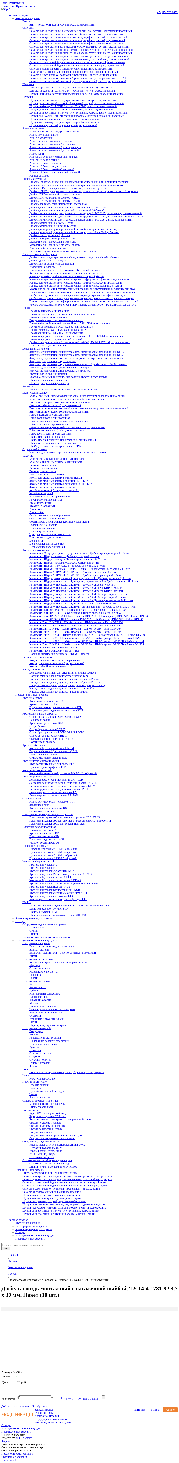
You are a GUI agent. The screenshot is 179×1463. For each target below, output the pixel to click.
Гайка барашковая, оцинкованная (49, 414)
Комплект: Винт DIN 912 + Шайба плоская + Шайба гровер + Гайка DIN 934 (75, 628)
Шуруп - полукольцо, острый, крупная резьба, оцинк (54, 1201)
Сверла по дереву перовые (45, 1122)
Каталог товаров (18, 15)
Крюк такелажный (40, 502)
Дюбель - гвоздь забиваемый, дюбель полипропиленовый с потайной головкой (76, 185)
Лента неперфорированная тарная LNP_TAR (56, 779)
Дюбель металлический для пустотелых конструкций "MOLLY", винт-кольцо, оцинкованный (85, 213)
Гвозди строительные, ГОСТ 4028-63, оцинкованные (61, 326)
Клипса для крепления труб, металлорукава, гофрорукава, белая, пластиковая (75, 282)
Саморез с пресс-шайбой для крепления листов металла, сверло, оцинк (64, 1185)
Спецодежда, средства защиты (40, 1141)
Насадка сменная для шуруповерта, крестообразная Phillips (64, 678)
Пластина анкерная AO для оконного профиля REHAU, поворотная (70, 820)
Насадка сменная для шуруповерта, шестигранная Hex (61, 688)
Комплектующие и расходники (33, 918)
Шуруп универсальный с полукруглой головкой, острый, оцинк (60, 1210)
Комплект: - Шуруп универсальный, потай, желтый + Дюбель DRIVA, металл (75, 587)
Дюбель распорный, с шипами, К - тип (52, 225)
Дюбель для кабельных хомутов (48, 260)
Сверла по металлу (40, 1132)
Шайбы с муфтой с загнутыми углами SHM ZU (57, 914)
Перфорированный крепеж (31, 694)
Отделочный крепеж (34, 449)
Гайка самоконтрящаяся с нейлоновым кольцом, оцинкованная (67, 427)
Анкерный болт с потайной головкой (51, 169)
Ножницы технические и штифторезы (52, 1009)
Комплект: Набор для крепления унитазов (54, 650)
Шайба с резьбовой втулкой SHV (49, 908)
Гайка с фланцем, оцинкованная (48, 424)
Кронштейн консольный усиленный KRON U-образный (63, 773)
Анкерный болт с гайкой (44, 159)
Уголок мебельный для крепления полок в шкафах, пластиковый (68, 376)
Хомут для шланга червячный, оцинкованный (56, 663)
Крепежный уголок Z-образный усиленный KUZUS (60, 874)
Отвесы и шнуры (39, 968)
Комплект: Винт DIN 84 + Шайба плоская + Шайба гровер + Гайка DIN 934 (74, 625)
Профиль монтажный (35, 845)
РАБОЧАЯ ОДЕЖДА (42, 1154)
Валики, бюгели (39, 949)
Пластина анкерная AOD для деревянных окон (57, 823)
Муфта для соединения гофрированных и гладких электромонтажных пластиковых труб (82, 288)
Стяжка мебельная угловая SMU (48, 757)
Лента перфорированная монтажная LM (53, 792)
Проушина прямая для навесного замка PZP (55, 707)
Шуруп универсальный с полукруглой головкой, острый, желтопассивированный (78, 112)
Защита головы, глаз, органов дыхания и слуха (57, 1144)
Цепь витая (36, 540)
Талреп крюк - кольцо (42, 527)
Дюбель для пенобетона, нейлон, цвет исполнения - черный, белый (69, 207)
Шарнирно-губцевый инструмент (49, 1025)
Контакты (29, 6)
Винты (26, 21)
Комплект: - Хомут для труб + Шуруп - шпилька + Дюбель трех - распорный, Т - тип (79, 553)
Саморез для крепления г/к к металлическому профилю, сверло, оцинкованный (76, 43)
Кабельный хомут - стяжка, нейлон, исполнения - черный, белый (68, 273)
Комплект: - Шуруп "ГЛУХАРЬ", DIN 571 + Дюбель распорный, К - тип (72, 572)
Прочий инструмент (34, 1081)
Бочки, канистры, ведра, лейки (47, 1103)
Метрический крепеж (35, 392)
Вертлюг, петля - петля (42, 471)
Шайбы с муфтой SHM (43, 911)
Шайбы (26, 902)
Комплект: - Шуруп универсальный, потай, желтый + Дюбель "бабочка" (72, 584)
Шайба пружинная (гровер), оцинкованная (55, 443)
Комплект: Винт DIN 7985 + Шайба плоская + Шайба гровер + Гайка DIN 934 (76, 622)
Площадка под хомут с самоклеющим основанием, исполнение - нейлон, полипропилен (82, 292)
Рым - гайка (36, 512)
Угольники (35, 974)
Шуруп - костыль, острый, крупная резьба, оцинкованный (64, 118)
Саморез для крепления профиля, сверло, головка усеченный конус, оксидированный (80, 52)
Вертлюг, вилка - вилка (43, 465)
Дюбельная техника (34, 178)
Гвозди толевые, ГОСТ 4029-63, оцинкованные (57, 329)
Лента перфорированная (37, 776)
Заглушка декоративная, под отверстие (52, 361)
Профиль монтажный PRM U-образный (53, 855)
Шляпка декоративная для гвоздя (49, 383)
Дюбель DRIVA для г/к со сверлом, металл (54, 197)
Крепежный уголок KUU (44, 867)
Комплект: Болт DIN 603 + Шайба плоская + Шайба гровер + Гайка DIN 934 (75, 612)
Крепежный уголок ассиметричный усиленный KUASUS (64, 883)
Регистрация (16, 2)
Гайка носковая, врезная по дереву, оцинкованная (58, 420)
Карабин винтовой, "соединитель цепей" (54, 490)
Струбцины (36, 1056)
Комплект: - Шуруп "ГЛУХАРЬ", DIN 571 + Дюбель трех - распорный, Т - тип (76, 575)
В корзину (67, 1398)
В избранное (39, 1406)
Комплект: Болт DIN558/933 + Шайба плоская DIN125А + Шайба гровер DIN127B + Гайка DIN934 (88, 616)
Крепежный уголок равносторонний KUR (54, 889)
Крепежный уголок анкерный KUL (50, 877)
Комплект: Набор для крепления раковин (53, 647)
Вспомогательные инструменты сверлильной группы (61, 1119)
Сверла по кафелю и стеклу (45, 1128)
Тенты (33, 1094)
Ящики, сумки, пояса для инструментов (53, 1166)
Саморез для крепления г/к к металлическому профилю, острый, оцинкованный (77, 40)
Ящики (33, 933)
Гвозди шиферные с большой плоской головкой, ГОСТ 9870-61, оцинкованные (76, 336)
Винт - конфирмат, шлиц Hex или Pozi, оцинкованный (62, 24)
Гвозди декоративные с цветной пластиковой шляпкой (62, 314)
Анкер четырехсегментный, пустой (50, 140)
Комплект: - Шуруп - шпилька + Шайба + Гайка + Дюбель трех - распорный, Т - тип (79, 568)
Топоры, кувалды (39, 1062)
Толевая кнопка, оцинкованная (47, 345)
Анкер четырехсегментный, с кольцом (52, 144)
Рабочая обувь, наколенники (46, 1150)
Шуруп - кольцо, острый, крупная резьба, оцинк (51, 1194)
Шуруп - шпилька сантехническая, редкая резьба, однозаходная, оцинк (64, 1204)
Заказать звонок (44, 1409)
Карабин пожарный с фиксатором (49, 496)
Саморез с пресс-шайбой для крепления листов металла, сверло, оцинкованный (77, 65)
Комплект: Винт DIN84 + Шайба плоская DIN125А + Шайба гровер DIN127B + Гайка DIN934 (85, 638)
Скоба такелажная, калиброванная (49, 515)
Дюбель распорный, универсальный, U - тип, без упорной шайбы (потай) (73, 229)
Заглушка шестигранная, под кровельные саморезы (60, 370)
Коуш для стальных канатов (46, 499)
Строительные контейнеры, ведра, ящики (47, 1160)
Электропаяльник (40, 1097)
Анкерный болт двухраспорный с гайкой (53, 156)
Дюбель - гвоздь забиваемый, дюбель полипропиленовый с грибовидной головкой (79, 181)
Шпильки (28, 84)
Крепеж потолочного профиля (40, 760)
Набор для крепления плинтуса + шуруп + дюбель (59, 653)
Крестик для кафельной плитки (48, 373)
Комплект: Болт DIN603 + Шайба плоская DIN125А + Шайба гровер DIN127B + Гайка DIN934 (86, 619)
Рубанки (34, 1047)
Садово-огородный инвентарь (40, 1100)
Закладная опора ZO (41, 804)
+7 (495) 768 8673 (167, 12)
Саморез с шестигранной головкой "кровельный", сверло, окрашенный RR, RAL (78, 78)
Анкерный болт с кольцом (45, 163)
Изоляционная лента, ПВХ (45, 266)
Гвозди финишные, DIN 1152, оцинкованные (56, 332)
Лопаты (27, 1069)
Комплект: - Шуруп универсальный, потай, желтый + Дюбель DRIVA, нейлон (76, 590)
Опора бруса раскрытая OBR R (48, 735)
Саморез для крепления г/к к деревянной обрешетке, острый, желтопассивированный (80, 30)
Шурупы (27, 96)
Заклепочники (37, 987)
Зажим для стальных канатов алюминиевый (55, 477)
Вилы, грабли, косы (41, 1106)
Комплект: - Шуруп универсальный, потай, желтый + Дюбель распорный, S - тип (78, 594)
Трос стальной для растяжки (46, 537)
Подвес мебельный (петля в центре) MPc (53, 751)
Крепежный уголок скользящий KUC (51, 896)
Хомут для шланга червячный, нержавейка (55, 660)
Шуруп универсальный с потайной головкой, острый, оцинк (58, 1213)
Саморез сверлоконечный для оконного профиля (51, 1191)
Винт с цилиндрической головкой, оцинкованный (59, 411)
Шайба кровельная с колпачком (48, 380)
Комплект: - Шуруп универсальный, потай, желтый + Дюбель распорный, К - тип (78, 597)
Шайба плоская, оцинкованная (47, 436)
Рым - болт (35, 509)
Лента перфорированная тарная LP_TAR (53, 795)
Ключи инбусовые (40, 999)
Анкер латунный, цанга (43, 134)
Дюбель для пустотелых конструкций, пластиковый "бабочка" (66, 210)
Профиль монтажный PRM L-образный (53, 852)
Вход (4, 2)
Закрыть (6, 1441)
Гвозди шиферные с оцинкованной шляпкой (55, 339)
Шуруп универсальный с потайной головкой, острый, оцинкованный (71, 109)
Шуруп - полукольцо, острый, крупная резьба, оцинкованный (66, 122)
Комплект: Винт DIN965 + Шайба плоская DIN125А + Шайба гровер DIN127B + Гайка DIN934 (86, 644)
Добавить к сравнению (15, 1406)
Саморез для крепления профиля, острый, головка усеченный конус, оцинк (67, 1176)
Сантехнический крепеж (37, 656)
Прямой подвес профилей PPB (47, 767)
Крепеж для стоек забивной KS (48, 807)
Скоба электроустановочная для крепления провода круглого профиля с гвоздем (77, 295)
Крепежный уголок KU (43, 864)
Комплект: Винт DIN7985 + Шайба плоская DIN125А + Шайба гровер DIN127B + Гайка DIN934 (87, 634)
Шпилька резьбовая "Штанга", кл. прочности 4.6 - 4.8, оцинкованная (70, 87)
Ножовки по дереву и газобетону (49, 1040)
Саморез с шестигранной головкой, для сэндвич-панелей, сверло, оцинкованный (77, 81)
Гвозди (26, 307)
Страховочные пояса (41, 1157)
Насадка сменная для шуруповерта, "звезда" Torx (58, 675)
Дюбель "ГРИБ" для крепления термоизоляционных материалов (67, 188)
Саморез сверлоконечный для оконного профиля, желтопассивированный (73, 71)
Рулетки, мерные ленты (43, 971)
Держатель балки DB (42, 719)
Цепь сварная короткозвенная (47, 546)
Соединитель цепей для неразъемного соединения (59, 521)
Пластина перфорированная (39, 826)
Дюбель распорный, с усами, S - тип (51, 222)
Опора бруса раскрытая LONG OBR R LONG (56, 732)
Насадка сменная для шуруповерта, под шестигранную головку (67, 685)
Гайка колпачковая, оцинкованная (49, 417)
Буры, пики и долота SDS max (47, 1116)
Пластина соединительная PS (47, 839)
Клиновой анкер (39, 175)
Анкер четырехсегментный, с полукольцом (55, 147)
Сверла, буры (30, 1110)
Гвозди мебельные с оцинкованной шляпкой (56, 320)
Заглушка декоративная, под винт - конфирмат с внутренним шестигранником (76, 358)
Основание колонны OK (44, 811)
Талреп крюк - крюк (41, 531)
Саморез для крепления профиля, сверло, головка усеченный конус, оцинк (67, 1179)
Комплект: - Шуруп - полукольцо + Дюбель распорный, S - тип (67, 565)
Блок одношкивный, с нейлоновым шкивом (55, 461)
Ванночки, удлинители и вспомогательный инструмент (62, 952)
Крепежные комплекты (36, 549)
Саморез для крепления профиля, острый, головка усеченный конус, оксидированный (81, 49)
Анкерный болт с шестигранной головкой (54, 172)
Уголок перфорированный (38, 861)
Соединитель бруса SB (43, 741)
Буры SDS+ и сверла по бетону (48, 1113)
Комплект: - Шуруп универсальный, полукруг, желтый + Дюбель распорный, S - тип (80, 578)
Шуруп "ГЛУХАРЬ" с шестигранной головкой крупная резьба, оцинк (64, 1207)
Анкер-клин (36, 153)
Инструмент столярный (36, 1028)
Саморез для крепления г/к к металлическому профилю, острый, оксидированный (78, 37)
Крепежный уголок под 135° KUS (49, 886)
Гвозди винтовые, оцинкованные (49, 310)
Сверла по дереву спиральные (47, 1125)
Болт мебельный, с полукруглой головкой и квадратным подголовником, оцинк (77, 395)
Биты (32, 984)
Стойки (33, 930)
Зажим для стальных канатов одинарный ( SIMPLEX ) (61, 483)
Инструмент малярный (36, 943)
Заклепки (28, 386)
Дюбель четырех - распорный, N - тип (52, 238)
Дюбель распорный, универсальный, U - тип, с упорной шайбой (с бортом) (74, 232)
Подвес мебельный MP (43, 754)
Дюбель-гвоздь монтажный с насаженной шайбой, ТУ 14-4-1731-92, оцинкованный (79, 342)
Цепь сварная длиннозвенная (46, 543)
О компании (8, 6)
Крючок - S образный (42, 505)
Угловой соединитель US (44, 842)
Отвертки (35, 1015)
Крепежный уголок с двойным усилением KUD (58, 892)
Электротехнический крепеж (39, 254)
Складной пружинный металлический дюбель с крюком (63, 251)
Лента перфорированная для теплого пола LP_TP (58, 789)
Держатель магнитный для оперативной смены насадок (62, 672)
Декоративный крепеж (35, 348)
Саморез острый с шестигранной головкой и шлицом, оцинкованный (71, 68)
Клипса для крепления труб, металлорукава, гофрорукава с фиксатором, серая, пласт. (80, 279)
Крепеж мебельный (34, 745)
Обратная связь (44, 1412)
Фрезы (33, 1065)
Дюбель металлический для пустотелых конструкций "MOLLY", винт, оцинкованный (81, 219)
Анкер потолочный (41, 137)
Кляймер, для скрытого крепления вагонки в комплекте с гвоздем (68, 452)
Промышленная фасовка (30, 1169)
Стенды (20, 921)
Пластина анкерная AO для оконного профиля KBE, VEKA (65, 817)
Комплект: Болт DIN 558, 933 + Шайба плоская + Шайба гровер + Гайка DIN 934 (77, 609)
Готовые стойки (38, 927)
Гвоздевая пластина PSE (43, 830)
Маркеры (34, 965)
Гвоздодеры (36, 1031)
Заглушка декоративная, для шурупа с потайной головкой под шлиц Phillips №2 (76, 351)
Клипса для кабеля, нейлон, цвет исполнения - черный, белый (66, 276)
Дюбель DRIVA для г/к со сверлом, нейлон (55, 200)
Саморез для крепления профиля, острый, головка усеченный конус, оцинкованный (79, 56)
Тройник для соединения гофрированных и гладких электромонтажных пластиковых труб (83, 301)
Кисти (33, 955)
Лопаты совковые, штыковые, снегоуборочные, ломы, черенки (66, 1072)
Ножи (25, 1075)
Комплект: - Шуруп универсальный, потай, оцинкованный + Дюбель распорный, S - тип (82, 606)
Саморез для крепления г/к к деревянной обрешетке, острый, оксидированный (76, 34)
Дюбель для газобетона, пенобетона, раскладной (58, 203)
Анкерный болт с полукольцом (48, 166)
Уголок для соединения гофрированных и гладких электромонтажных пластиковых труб (82, 304)
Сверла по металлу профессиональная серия (55, 1135)
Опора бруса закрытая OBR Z (47, 729)
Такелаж (27, 455)
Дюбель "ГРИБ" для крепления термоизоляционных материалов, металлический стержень (83, 191)
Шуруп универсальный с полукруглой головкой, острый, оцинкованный (73, 100)
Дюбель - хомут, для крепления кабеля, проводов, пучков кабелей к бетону (74, 257)
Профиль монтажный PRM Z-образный (53, 858)
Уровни (33, 977)
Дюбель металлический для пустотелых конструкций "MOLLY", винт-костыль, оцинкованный (86, 216)
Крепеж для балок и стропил (39, 713)
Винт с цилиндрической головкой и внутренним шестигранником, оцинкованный (78, 408)
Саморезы (28, 27)
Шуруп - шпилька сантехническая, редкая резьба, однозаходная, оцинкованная (76, 93)
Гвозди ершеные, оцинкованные (48, 317)
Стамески (35, 1050)
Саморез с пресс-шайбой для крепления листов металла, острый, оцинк (65, 1182)
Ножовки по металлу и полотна (48, 1012)
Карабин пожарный (41, 493)
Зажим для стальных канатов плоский (52, 487)
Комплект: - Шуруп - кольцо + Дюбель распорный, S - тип (64, 556)
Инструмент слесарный (36, 981)
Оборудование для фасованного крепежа (46, 936)
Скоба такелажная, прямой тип (47, 518)
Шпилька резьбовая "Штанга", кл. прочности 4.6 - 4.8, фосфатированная (72, 90)
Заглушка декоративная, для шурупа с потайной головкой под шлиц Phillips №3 (76, 354)
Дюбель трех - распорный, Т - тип (49, 235)
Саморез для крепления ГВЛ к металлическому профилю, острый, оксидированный (79, 46)
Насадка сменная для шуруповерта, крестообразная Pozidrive (65, 682)
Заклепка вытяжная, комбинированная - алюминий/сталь (63, 389)
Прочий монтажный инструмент (49, 1091)
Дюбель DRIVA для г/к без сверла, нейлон (54, 194)
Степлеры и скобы (40, 1053)
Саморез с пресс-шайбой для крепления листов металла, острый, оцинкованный (77, 62)
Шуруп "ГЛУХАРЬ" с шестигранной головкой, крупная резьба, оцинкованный (76, 115)
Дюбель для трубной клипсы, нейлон (51, 263)
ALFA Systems (23, 1437)
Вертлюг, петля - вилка (43, 468)
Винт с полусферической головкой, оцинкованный (59, 402)
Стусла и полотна (40, 1059)
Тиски (33, 1021)
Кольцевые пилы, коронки (45, 1037)
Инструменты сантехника (44, 993)
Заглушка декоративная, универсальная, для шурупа (60, 367)
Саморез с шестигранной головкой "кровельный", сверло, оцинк (61, 1188)
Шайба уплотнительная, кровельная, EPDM (55, 446)
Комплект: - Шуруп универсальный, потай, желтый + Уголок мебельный (73, 603)
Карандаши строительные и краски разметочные (58, 962)
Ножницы (35, 1088)
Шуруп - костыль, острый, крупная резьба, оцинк (51, 1198)
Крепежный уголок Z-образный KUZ (51, 870)
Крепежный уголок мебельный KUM (51, 748)
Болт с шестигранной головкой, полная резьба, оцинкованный (66, 398)
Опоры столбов (31, 798)
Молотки (34, 1003)
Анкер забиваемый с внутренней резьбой (54, 131)
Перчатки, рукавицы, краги (45, 1147)
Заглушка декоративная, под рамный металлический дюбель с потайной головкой (78, 364)
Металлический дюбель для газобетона (52, 241)
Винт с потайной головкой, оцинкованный (55, 405)
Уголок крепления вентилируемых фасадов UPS (58, 899)
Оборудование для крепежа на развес (44, 924)
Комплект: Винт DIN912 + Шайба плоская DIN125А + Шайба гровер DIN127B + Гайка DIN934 (86, 641)
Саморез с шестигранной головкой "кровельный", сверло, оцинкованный (73, 74)
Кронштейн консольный (37, 770)
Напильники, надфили (42, 1006)
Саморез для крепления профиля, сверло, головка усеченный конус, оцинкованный (79, 59)
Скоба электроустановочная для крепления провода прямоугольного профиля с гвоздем (81, 298)
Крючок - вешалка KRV (43, 704)
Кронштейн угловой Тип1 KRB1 (49, 701)
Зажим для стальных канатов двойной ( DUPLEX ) (59, 480)
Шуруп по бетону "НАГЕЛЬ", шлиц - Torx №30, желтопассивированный (73, 106)
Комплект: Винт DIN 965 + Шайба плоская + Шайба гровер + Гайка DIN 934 (75, 631)
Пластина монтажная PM (44, 836)
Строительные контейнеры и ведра (50, 1163)
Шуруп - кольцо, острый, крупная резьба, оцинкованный (63, 125)
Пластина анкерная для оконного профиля (47, 814)
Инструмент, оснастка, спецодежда (36, 940)
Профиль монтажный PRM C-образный (53, 848)
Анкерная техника (33, 128)
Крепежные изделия (27, 18)
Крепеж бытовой (32, 697)
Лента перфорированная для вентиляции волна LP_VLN (63, 782)
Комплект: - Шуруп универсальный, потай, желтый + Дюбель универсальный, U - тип (81, 600)
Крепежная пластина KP (44, 833)
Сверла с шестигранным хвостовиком (52, 1138)
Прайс (20, 6)
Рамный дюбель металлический (48, 247)
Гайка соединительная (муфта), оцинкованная (56, 430)
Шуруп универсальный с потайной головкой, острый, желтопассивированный (76, 103)
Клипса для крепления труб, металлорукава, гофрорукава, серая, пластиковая (75, 285)
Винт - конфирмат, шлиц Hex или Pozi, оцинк (49, 1172)
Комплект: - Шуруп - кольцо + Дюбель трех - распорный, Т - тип (68, 559)
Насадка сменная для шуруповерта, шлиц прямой (58, 691)
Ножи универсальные (42, 1078)
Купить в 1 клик (88, 1398)
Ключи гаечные (38, 996)
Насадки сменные (33, 669)
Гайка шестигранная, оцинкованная (50, 433)
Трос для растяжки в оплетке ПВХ (50, 534)
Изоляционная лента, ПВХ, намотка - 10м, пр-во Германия (64, 269)
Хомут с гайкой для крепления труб (50, 666)
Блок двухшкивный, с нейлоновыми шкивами (57, 458)
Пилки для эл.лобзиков (43, 1043)
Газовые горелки (39, 1084)
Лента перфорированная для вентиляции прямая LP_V (62, 785)
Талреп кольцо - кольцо (43, 524)
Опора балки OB (39, 726)
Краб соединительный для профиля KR (53, 763)
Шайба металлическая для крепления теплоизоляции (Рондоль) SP (69, 905)
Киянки (34, 1034)
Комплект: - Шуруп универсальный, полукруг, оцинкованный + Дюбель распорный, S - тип (84, 581)
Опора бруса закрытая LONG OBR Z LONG (55, 716)
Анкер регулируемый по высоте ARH (52, 801)
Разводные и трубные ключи (46, 1018)
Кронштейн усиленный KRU (46, 723)
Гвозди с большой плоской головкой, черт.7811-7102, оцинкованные (70, 323)
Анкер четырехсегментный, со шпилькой (54, 150)
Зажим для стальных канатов (46, 474)
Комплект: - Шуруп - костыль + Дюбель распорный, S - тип (64, 562)
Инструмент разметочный (37, 959)
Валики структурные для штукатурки (51, 946)
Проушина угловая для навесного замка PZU (56, 710)
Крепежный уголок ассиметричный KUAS (55, 880)
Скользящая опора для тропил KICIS (51, 738)
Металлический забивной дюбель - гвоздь (54, 244)
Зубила (33, 990)
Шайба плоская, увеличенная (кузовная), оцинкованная (62, 439)
